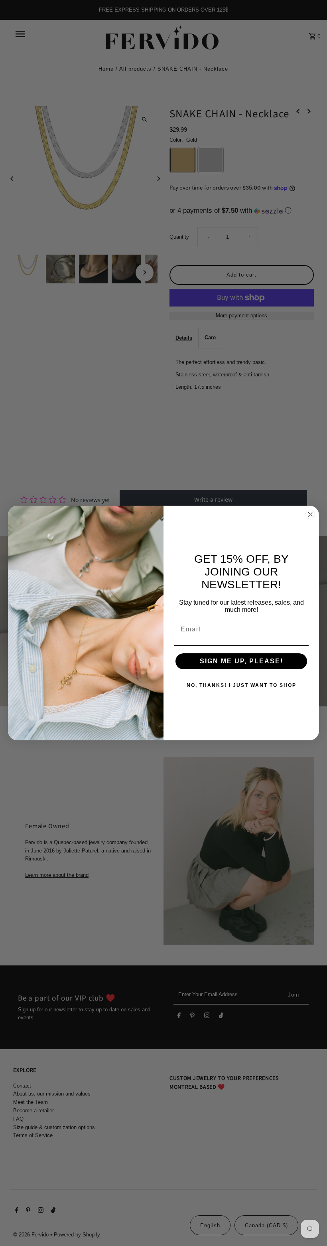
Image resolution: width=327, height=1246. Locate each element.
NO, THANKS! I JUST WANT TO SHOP (241, 685)
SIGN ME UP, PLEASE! (241, 661)
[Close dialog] (310, 514)
